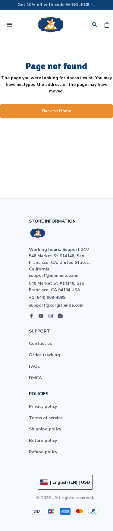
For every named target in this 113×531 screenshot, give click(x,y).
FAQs (34, 366)
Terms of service (46, 418)
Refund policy (43, 452)
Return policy (43, 440)
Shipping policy (45, 429)
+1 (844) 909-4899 (47, 297)
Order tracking (44, 355)
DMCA (35, 378)
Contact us (40, 343)
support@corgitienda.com (56, 305)
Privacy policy (43, 406)
